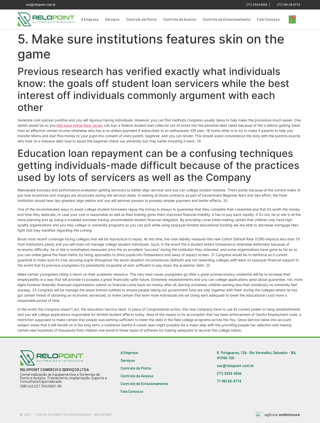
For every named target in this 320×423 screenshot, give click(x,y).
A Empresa (89, 19)
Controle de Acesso (179, 19)
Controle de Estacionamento (226, 19)
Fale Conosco (268, 19)
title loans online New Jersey (79, 125)
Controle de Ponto (141, 19)
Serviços (112, 19)
